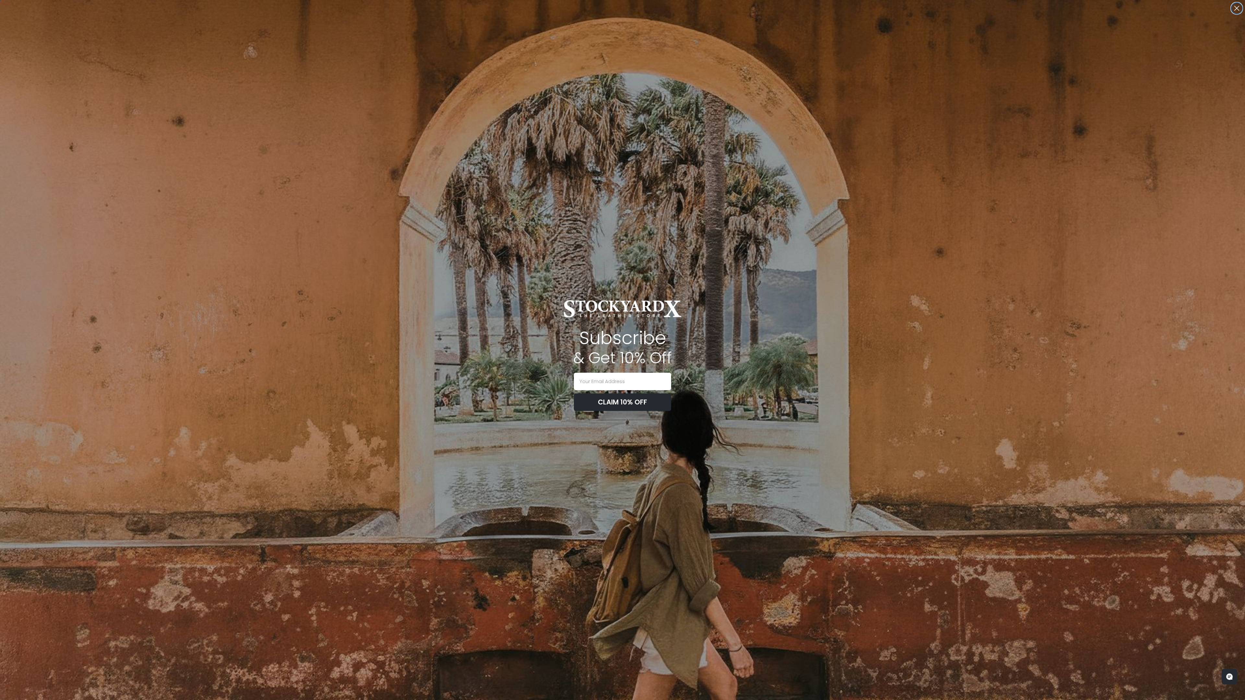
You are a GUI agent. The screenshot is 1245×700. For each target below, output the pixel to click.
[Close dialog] (1236, 8)
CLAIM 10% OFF (622, 402)
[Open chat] (1229, 676)
